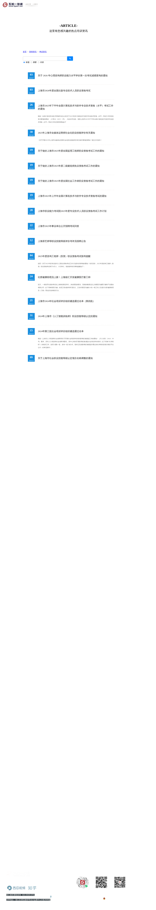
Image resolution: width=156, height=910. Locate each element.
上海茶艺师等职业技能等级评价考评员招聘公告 (62, 241)
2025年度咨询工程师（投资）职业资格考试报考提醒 (64, 256)
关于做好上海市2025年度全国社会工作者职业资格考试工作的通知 (71, 181)
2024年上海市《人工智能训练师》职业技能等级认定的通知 (67, 316)
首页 (24, 52)
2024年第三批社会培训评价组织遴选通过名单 (61, 331)
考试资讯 (43, 52)
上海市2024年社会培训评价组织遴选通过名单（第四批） (66, 301)
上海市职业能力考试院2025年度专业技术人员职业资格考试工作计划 (72, 211)
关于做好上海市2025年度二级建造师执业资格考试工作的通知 (69, 166)
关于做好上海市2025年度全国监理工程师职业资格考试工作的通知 (71, 151)
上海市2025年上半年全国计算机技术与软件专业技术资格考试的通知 (72, 196)
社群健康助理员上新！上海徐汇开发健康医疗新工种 (64, 277)
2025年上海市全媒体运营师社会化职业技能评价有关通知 (66, 133)
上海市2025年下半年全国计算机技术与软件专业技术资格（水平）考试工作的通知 (75, 107)
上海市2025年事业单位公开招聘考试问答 (58, 226)
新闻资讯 (33, 52)
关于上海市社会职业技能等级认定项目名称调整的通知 (65, 358)
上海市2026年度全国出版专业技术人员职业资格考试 (64, 90)
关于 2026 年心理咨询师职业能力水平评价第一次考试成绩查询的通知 (73, 75)
